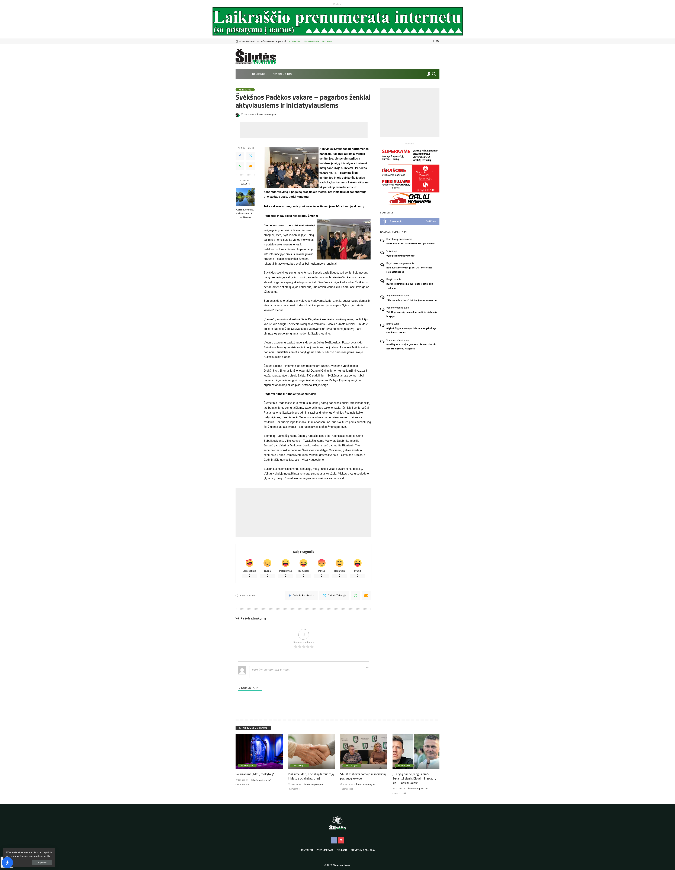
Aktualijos (245, 89)
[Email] (250, 166)
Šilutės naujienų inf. (267, 114)
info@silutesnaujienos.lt (274, 41)
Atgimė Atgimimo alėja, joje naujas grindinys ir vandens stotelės (412, 330)
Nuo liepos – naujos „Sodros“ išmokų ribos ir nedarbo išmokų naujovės (411, 346)
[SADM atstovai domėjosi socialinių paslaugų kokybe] (363, 752)
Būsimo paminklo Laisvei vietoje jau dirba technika (409, 286)
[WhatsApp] (240, 166)
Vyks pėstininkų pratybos (400, 255)
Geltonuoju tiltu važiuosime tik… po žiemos (245, 213)
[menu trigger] (244, 74)
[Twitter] (250, 156)
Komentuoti (243, 784)
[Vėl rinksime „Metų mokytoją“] (259, 752)
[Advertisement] (304, 130)
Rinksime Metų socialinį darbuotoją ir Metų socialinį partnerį (311, 776)
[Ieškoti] (434, 74)
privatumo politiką (42, 856)
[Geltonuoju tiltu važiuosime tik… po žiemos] (245, 197)
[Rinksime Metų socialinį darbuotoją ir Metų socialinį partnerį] (311, 752)
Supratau (42, 862)
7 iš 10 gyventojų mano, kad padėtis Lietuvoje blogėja (411, 314)
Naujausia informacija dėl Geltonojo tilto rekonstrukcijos (409, 269)
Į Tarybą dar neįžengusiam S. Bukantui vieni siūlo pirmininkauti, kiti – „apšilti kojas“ (414, 778)
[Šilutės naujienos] (256, 56)
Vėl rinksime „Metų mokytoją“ (255, 774)
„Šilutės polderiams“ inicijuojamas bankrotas (411, 300)
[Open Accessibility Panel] (7, 862)
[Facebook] (433, 41)
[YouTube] (437, 41)
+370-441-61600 (247, 41)
